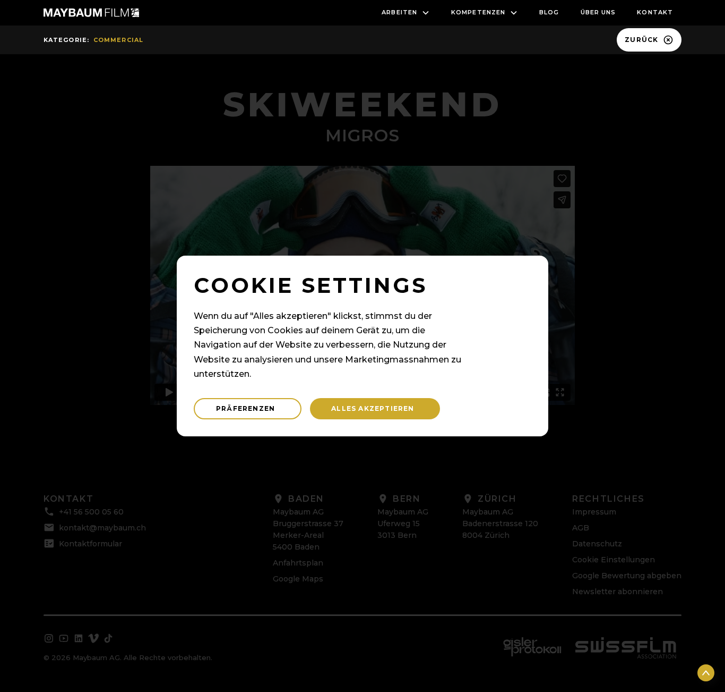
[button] (405, 13)
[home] (91, 13)
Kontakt (655, 12)
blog (549, 12)
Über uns (598, 12)
